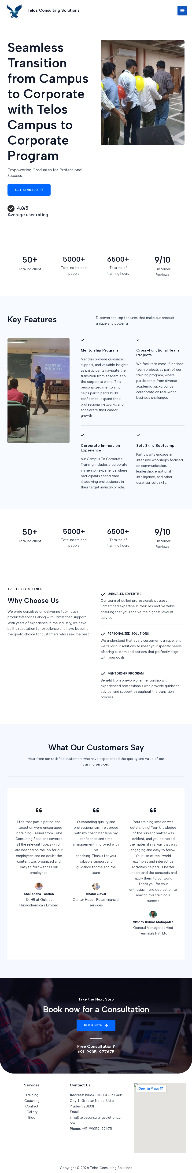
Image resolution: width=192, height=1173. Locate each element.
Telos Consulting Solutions (53, 10)
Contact (31, 1106)
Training (32, 1095)
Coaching (32, 1101)
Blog (31, 1117)
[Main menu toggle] (182, 10)
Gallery (31, 1112)
